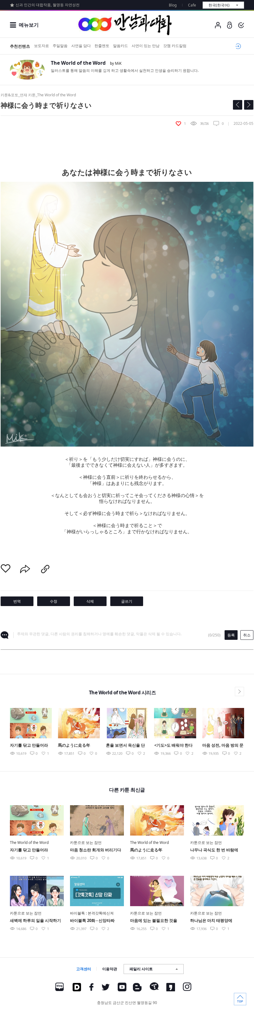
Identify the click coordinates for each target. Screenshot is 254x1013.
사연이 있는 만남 (146, 45)
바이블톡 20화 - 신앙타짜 (92, 920)
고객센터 (83, 969)
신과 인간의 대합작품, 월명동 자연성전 (47, 4)
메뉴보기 (29, 25)
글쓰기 (126, 601)
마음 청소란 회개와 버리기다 (95, 850)
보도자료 (41, 45)
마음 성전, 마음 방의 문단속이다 (222, 745)
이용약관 (109, 969)
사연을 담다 (81, 45)
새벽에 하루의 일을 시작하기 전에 (35, 921)
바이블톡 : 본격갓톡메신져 (92, 913)
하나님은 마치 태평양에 (211, 920)
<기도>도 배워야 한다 (173, 745)
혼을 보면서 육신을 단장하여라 (125, 745)
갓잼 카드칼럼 (174, 45)
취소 (247, 635)
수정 (53, 601)
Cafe (192, 5)
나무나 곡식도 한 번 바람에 (214, 850)
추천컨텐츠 (20, 46)
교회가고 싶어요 (237, 46)
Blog (173, 5)
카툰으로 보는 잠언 (86, 842)
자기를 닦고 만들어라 (29, 745)
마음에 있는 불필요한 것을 (153, 920)
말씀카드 (120, 45)
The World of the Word (78, 62)
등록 (231, 635)
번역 (17, 601)
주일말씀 (60, 45)
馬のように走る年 (74, 745)
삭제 (90, 601)
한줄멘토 (101, 45)
